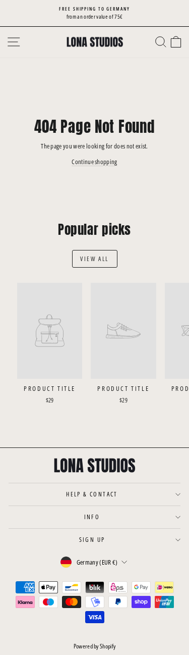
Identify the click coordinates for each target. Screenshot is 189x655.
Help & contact (92, 494)
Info (92, 517)
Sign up (92, 539)
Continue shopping (94, 161)
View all (94, 259)
